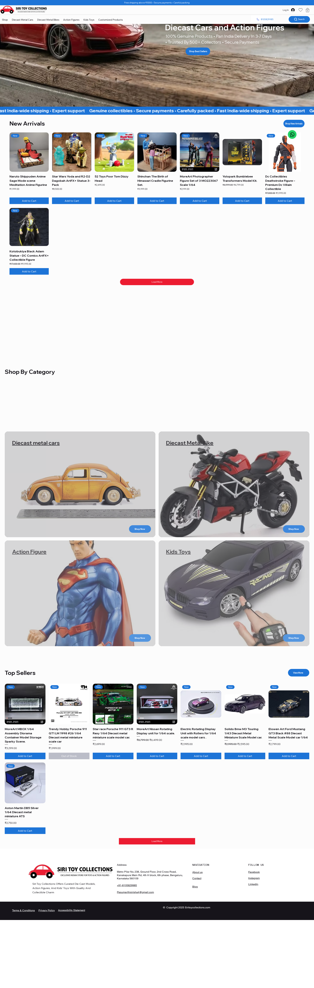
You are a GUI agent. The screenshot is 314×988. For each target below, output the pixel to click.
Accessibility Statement (71, 910)
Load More (157, 282)
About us (197, 872)
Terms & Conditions (23, 910)
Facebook (254, 872)
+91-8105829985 (127, 885)
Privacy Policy (46, 910)
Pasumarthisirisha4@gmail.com (135, 892)
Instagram (254, 878)
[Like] (292, 134)
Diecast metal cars (36, 442)
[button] (307, 10)
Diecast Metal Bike (189, 442)
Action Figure (29, 551)
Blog (195, 886)
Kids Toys (178, 551)
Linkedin (253, 884)
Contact (196, 878)
